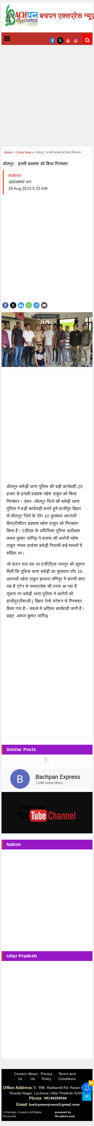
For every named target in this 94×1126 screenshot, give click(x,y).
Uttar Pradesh (22, 955)
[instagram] (76, 40)
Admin (14, 175)
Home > (10, 152)
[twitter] (60, 40)
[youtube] (68, 40)
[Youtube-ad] (47, 812)
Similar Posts (21, 749)
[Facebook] (5, 304)
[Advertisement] (47, 99)
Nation (14, 844)
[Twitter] (13, 304)
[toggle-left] (16, 39)
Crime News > (26, 152)
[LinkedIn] (21, 304)
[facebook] (52, 40)
